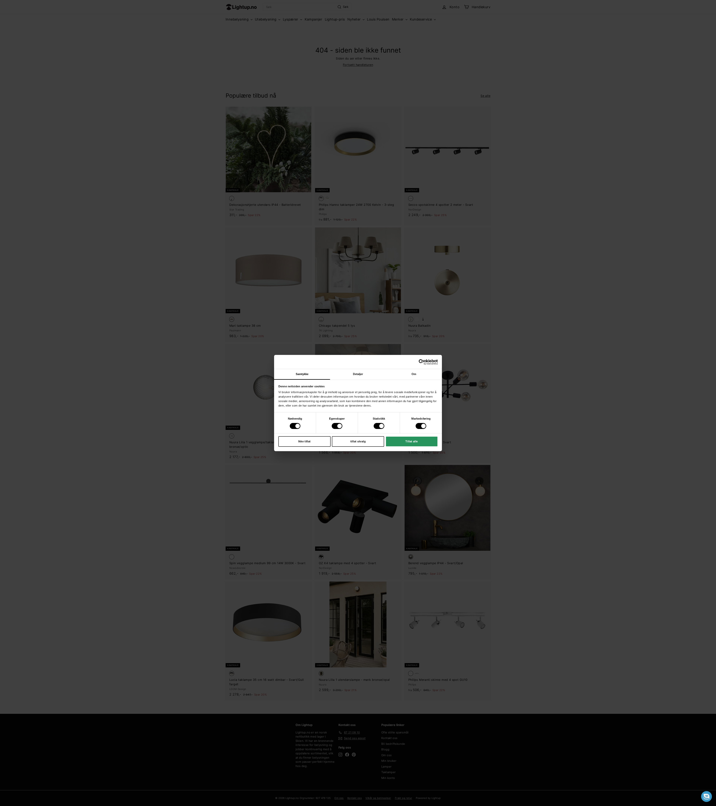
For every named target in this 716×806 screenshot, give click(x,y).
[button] (706, 796)
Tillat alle (411, 441)
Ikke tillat (304, 441)
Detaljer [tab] (358, 374)
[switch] (337, 426)
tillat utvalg (358, 441)
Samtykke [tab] (302, 374)
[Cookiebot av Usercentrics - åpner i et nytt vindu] (421, 362)
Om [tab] (414, 374)
